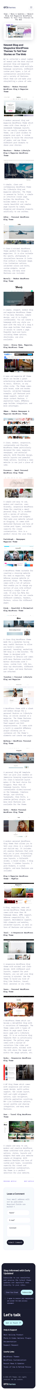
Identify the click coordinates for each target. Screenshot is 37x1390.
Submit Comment (15, 1242)
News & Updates (17, 14)
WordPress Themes (11, 1357)
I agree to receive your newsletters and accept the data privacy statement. (20, 1301)
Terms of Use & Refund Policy (17, 1367)
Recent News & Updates (14, 1363)
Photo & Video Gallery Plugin (17, 1338)
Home (6, 14)
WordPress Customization (15, 1360)
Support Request (11, 1345)
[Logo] (10, 7)
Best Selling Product (13, 1335)
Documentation (10, 1342)
